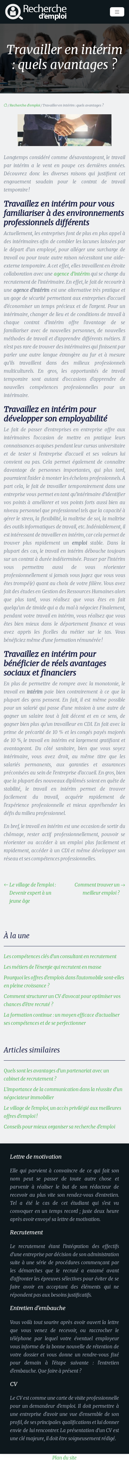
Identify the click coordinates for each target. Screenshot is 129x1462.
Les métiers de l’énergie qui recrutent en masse (52, 967)
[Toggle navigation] (117, 12)
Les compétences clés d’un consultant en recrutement (60, 956)
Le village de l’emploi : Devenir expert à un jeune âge (32, 893)
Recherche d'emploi (25, 105)
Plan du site (64, 1458)
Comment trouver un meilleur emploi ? (97, 889)
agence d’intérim (72, 274)
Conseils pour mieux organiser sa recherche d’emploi (59, 1127)
